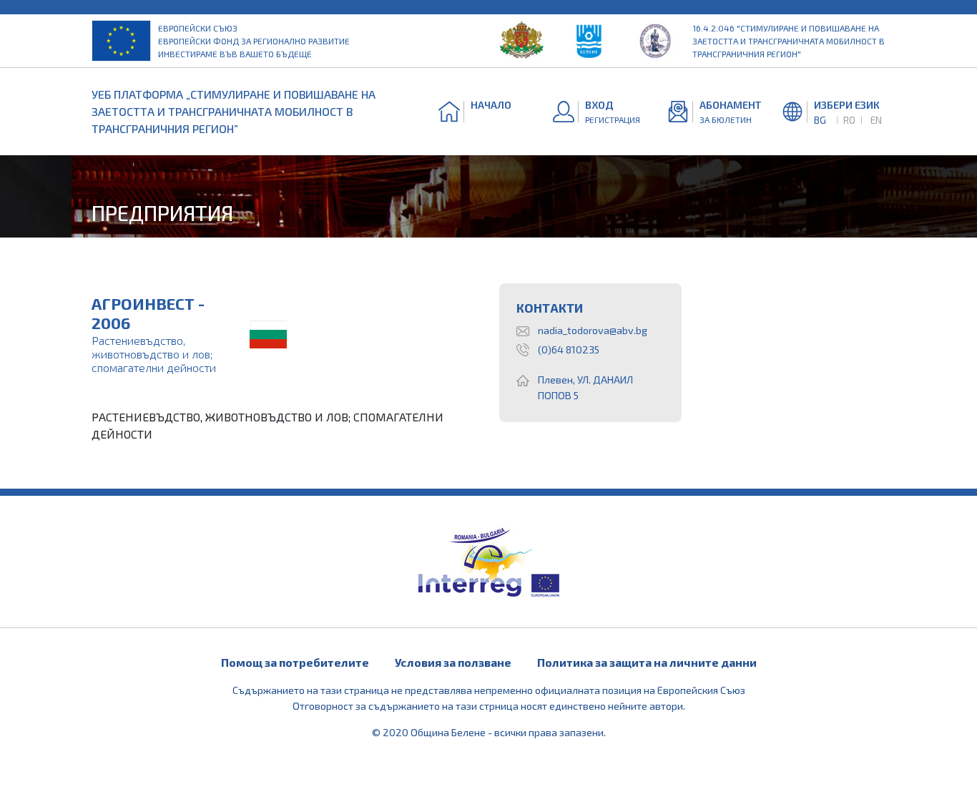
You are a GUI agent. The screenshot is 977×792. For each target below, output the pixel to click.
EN (876, 120)
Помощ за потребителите (295, 662)
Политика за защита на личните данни (647, 662)
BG (820, 120)
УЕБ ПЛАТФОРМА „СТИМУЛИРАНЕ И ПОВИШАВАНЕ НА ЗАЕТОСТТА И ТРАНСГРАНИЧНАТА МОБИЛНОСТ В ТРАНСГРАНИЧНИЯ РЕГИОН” (233, 111)
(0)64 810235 (568, 349)
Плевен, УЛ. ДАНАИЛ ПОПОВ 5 (585, 387)
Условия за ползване (453, 662)
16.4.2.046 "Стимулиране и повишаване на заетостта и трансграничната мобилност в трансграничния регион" (788, 41)
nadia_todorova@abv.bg (592, 330)
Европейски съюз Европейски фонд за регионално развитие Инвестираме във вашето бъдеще (254, 41)
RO (849, 120)
